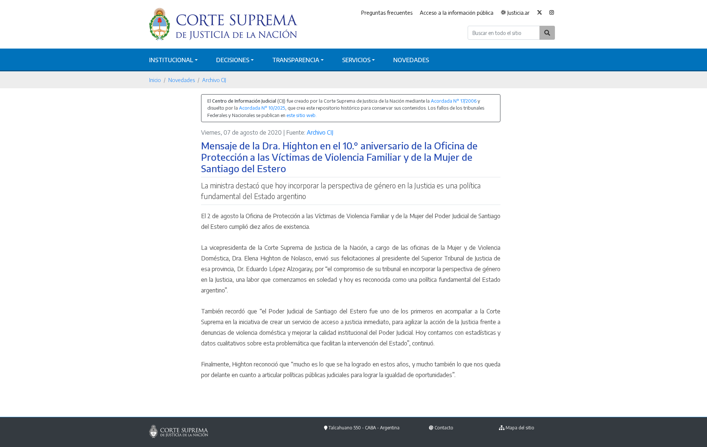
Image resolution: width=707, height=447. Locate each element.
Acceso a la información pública (456, 12)
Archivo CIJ (214, 80)
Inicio (155, 80)
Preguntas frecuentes (386, 12)
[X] (539, 13)
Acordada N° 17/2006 (453, 101)
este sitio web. (301, 115)
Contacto (444, 427)
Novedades (411, 60)
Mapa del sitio (520, 427)
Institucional (171, 60)
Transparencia (295, 60)
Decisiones (232, 60)
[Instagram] (552, 13)
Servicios (356, 60)
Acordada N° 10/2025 (262, 108)
